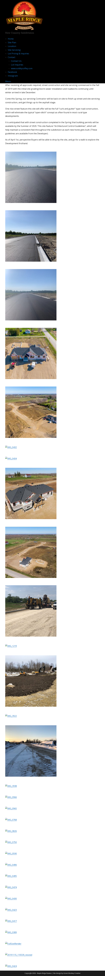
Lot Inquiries (17, 64)
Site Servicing (14, 50)
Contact (11, 57)
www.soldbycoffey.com (21, 68)
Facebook (12, 72)
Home (11, 38)
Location (12, 46)
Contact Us (16, 61)
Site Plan (12, 42)
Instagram (13, 75)
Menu (8, 81)
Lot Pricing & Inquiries (18, 53)
